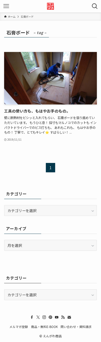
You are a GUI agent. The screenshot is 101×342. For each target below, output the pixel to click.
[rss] (63, 317)
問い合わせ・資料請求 (76, 326)
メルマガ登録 (18, 326)
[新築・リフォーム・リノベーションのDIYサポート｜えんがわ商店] (50, 6)
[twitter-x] (38, 317)
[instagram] (44, 317)
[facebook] (32, 317)
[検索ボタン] (95, 6)
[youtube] (56, 317)
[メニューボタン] (6, 6)
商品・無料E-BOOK (44, 326)
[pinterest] (50, 317)
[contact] (69, 317)
